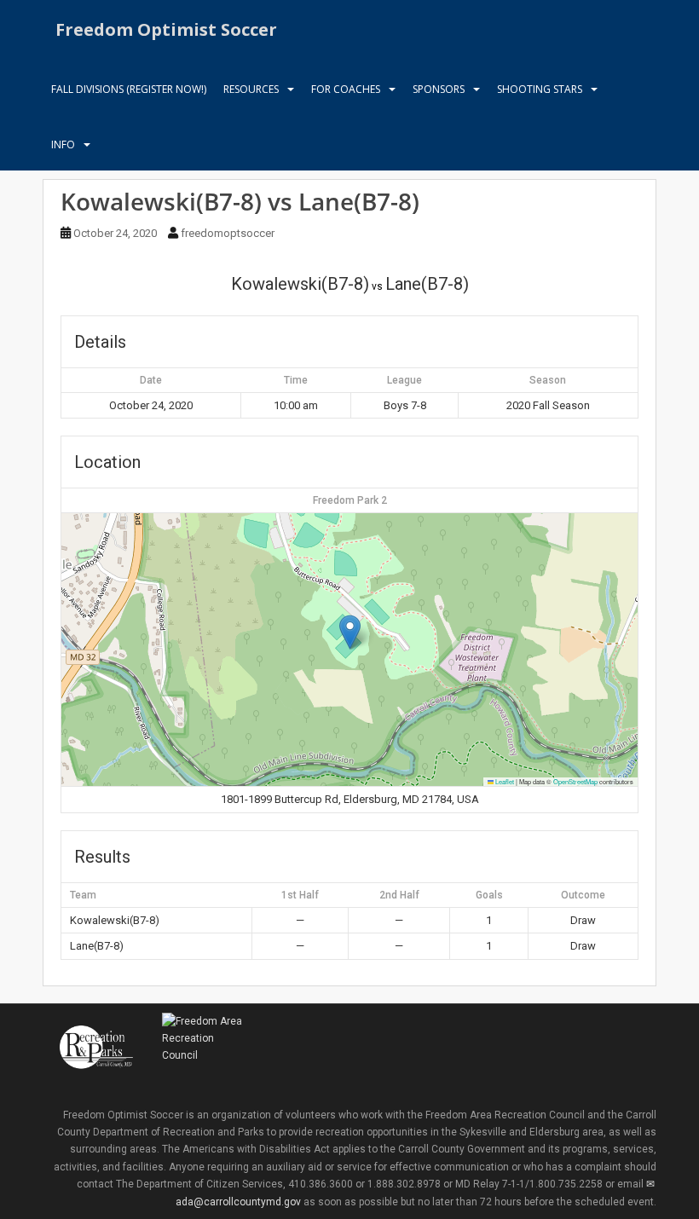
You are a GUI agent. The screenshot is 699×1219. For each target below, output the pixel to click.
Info (63, 144)
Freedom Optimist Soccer (166, 29)
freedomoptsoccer (227, 233)
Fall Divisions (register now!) (128, 89)
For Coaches (345, 89)
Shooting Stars (539, 89)
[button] (350, 632)
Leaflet (504, 781)
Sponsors (439, 89)
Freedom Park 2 (350, 500)
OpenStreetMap (575, 781)
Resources (251, 89)
